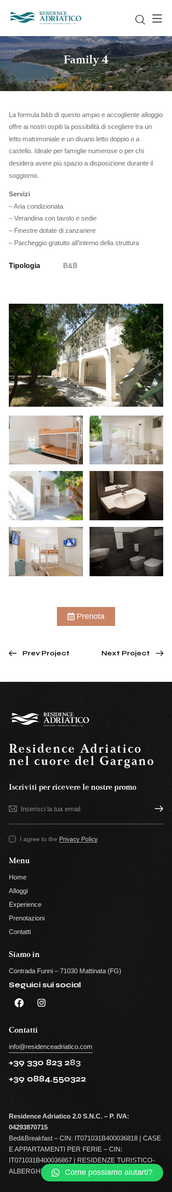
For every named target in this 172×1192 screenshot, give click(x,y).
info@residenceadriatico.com (51, 1046)
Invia (156, 809)
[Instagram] (41, 1003)
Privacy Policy (78, 839)
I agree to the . (59, 838)
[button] (102, 1172)
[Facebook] (19, 1003)
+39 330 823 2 (39, 1062)
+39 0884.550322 (47, 1079)
